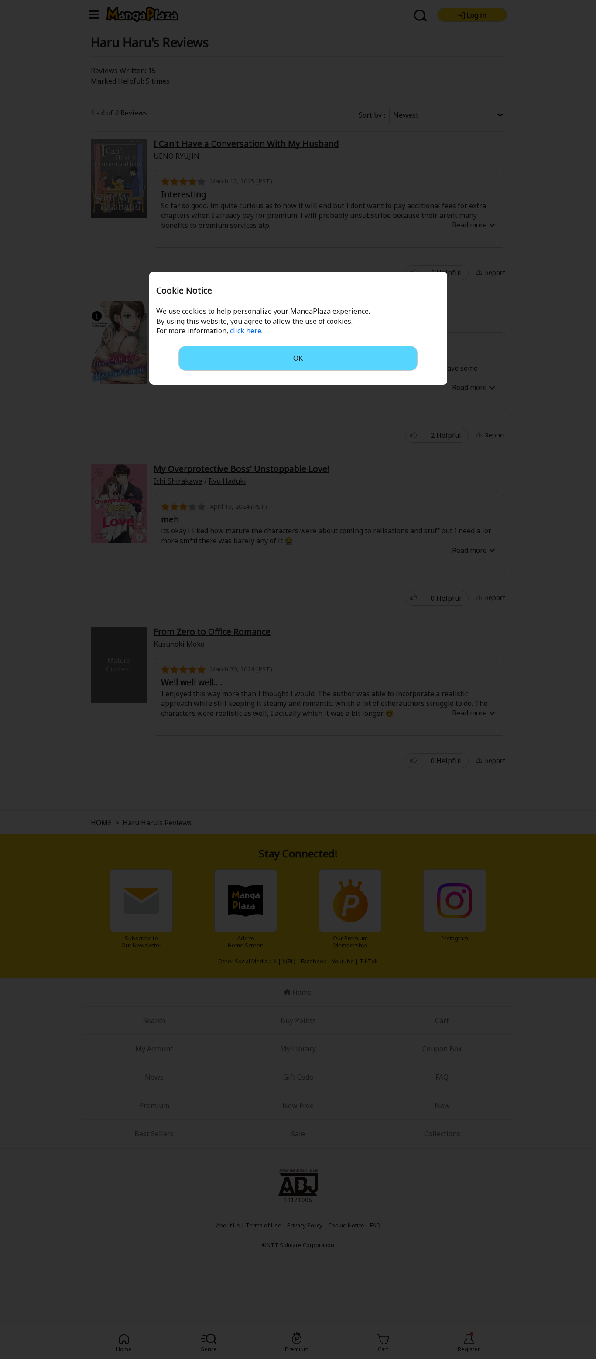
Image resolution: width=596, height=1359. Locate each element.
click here (245, 331)
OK (298, 358)
